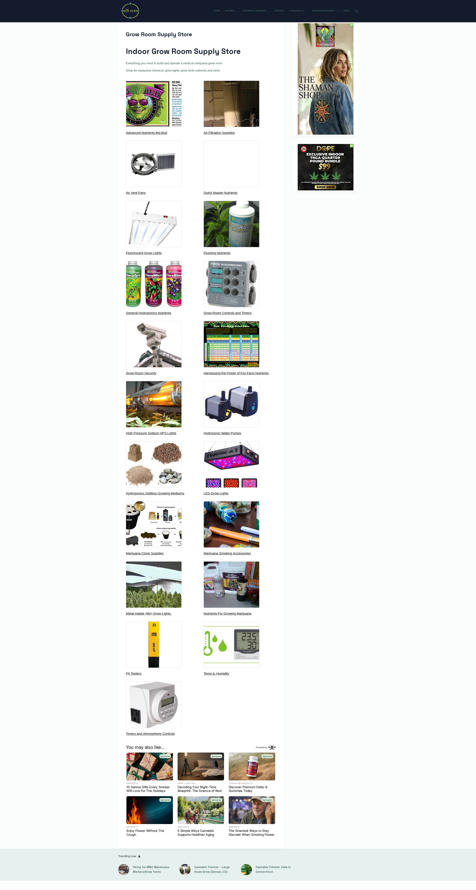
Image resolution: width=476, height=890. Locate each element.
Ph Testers (133, 674)
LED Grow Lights (216, 493)
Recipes (230, 11)
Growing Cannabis (254, 11)
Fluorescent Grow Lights (144, 253)
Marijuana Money (323, 11)
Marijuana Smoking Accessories (227, 553)
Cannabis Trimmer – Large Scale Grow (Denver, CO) (212, 869)
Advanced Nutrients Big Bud (146, 133)
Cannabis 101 (296, 11)
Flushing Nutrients (217, 253)
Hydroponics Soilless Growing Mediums (155, 493)
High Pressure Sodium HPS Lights (151, 433)
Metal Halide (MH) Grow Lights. (148, 614)
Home (216, 11)
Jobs (346, 11)
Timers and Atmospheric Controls (150, 734)
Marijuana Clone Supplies (145, 553)
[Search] (356, 11)
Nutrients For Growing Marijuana (227, 614)
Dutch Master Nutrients (220, 193)
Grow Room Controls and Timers (228, 313)
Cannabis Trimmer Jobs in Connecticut (273, 869)
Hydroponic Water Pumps (222, 433)
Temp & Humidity (216, 674)
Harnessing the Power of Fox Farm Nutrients (236, 373)
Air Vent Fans (136, 193)
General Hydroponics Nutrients (148, 313)
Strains (279, 11)
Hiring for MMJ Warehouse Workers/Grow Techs (151, 869)
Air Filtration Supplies (219, 133)
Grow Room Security (141, 373)
